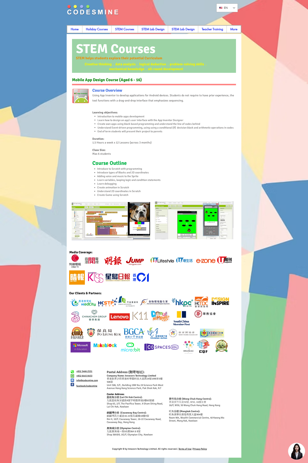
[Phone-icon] (72, 371)
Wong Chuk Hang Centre (196, 398)
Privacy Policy (200, 449)
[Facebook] (72, 384)
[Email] (72, 380)
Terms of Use (185, 449)
